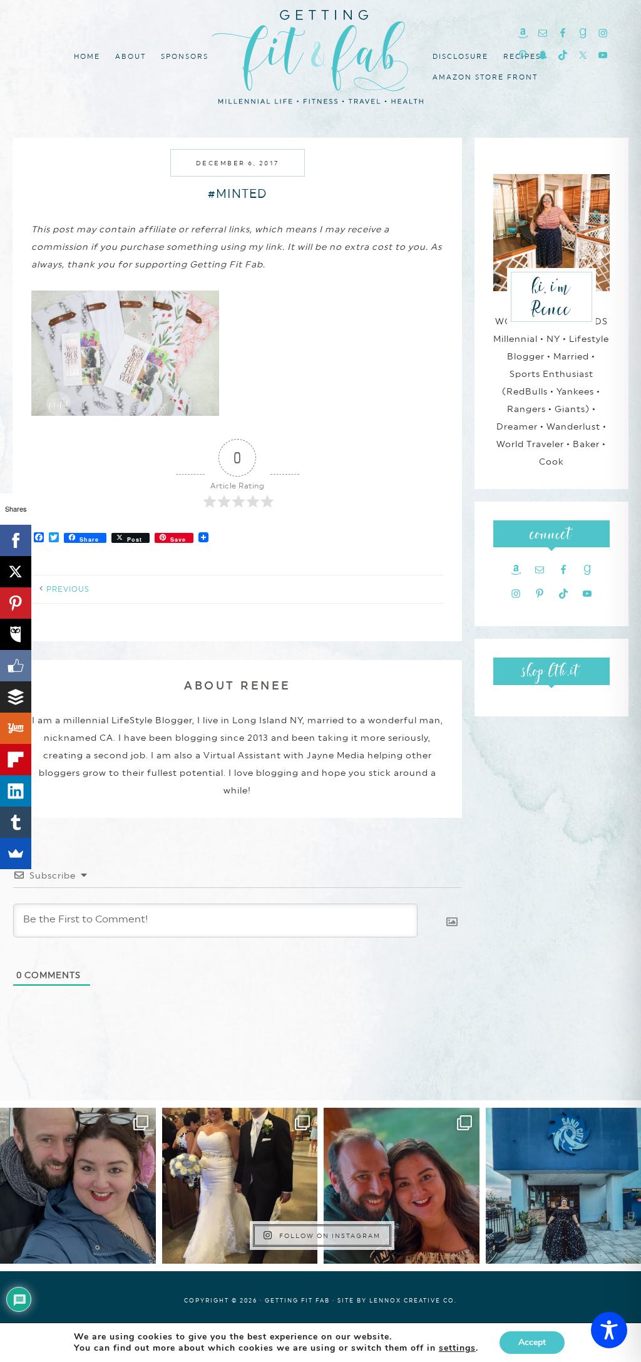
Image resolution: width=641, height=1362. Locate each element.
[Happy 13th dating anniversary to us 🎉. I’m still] (78, 1186)
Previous (68, 589)
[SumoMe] (15, 853)
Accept (532, 1342)
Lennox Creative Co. (413, 1300)
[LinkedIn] (15, 791)
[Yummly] (15, 728)
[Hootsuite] (15, 634)
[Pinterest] (15, 603)
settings (457, 1348)
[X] (15, 571)
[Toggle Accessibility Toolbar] (609, 1330)
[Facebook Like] (15, 665)
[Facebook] (15, 540)
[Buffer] (15, 697)
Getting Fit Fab (320, 55)
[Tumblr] (15, 822)
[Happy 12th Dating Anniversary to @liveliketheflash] (401, 1186)
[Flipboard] (15, 759)
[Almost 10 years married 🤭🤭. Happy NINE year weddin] (240, 1186)
